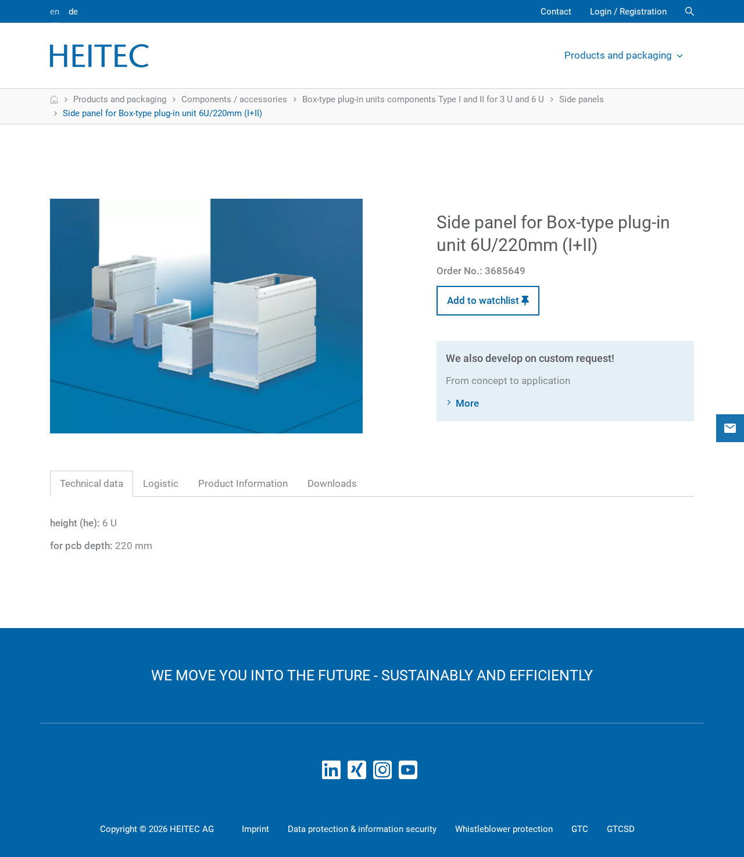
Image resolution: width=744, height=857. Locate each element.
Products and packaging (618, 55)
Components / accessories (234, 99)
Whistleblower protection (504, 829)
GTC (579, 829)
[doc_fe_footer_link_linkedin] (333, 773)
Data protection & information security (362, 829)
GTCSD (621, 829)
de (73, 11)
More (467, 403)
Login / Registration (628, 11)
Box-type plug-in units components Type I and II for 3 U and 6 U (423, 99)
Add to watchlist (484, 300)
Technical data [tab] (91, 483)
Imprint (255, 829)
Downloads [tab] (332, 483)
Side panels (581, 99)
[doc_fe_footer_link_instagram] (384, 773)
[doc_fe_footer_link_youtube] (410, 773)
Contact (556, 11)
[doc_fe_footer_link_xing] (359, 773)
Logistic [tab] (160, 483)
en (54, 11)
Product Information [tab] (243, 483)
